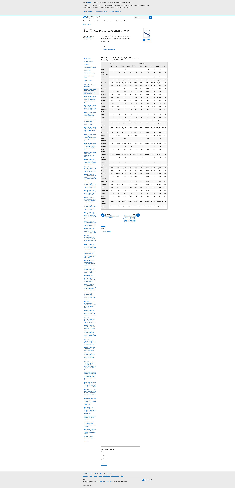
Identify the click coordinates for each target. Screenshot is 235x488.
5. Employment (87, 70)
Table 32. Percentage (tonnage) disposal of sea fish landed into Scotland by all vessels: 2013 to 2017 (90, 342)
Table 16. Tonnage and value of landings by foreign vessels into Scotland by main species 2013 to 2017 (90, 207)
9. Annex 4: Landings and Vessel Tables (89, 85)
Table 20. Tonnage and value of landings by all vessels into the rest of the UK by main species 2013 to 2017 (90, 238)
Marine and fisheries (89, 37)
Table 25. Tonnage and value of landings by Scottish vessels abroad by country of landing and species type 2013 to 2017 (90, 287)
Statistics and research (109, 20)
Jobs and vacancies (115, 476)
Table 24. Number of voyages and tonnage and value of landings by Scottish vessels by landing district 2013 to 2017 (90, 278)
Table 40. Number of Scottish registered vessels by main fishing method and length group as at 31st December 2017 (90, 410)
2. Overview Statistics (88, 61)
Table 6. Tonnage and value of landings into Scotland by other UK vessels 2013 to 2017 (90, 129)
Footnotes (86, 441)
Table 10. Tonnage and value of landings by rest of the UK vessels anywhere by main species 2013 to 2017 (90, 162)
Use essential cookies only (101, 11)
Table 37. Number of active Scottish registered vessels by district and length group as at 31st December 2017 (90, 384)
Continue (104, 463)
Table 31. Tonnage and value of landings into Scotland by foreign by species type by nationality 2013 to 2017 (90, 334)
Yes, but (105, 459)
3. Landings (86, 64)
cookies (89, 2)
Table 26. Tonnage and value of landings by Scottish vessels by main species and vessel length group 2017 (89, 295)
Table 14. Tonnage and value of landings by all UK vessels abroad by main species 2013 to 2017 (90, 192)
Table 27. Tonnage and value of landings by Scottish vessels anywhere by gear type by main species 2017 (90, 304)
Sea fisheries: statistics (109, 49)
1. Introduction (87, 58)
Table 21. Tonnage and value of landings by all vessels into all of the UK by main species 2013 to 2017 (90, 247)
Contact (95, 476)
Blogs (125, 20)
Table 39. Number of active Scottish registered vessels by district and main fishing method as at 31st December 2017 (90, 401)
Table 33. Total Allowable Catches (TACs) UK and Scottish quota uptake (89, 349)
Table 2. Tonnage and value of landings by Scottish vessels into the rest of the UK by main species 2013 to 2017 (90, 99)
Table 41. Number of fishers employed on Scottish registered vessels (90, 418)
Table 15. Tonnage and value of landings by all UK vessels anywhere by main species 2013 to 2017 (90, 200)
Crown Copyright (106, 476)
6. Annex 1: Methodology (89, 73)
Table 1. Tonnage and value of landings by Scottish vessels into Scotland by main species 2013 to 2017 (90, 91)
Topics (89, 20)
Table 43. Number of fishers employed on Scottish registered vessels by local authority (90, 431)
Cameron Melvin (106, 231)
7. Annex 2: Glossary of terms (89, 76)
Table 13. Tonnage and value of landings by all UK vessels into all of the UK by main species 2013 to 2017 (90, 185)
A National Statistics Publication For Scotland (89, 437)
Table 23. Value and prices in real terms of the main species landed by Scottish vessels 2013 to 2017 (90, 270)
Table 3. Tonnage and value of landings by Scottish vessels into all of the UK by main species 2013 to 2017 (90, 107)
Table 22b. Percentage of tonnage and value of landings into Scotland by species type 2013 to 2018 (90, 263)
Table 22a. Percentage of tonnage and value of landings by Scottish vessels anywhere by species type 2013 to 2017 (90, 254)
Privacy (122, 476)
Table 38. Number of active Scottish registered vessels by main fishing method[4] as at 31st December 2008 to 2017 (90, 392)
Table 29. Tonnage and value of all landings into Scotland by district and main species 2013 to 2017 (90, 320)
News (94, 20)
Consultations (119, 20)
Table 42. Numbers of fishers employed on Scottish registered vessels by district (90, 424)
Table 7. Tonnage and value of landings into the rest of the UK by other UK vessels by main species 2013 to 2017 (90, 137)
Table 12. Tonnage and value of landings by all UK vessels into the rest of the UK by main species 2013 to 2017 (90, 177)
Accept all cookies (88, 11)
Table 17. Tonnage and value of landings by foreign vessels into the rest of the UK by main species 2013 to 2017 (90, 215)
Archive (91, 476)
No (104, 455)
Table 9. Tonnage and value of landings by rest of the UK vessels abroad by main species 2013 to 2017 (90, 154)
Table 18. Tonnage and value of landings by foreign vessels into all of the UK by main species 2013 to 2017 (90, 223)
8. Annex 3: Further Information (88, 81)
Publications (99, 20)
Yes (104, 452)
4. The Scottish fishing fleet (90, 67)
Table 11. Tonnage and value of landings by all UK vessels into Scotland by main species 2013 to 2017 (90, 169)
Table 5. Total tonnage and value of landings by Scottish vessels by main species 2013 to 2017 (90, 122)
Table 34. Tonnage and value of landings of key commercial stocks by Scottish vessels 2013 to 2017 (89, 356)
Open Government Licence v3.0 (104, 481)
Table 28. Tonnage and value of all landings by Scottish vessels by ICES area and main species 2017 (90, 313)
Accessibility (85, 476)
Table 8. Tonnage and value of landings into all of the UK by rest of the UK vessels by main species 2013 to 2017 (90, 146)
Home (84, 24)
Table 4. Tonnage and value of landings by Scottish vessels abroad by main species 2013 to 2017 (90, 115)
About (84, 20)
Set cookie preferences (115, 11)
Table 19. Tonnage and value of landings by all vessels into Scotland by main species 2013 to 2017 (90, 230)
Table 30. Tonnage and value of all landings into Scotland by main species (89, 327)
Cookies (100, 476)
